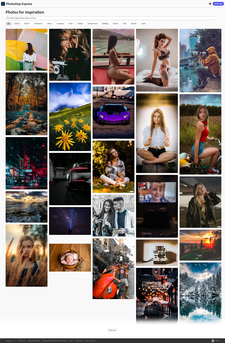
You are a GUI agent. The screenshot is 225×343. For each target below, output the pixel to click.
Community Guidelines (34, 340)
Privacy (71, 340)
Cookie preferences (90, 340)
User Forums (21, 340)
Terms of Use (78, 340)
